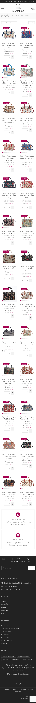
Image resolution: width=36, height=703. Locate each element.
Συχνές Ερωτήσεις (7, 640)
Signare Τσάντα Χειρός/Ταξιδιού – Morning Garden (27, 344)
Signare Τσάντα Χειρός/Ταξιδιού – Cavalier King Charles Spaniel (9, 121)
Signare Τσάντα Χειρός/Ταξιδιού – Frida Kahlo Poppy (9, 196)
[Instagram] (19, 4)
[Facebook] (16, 4)
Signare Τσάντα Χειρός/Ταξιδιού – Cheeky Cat (27, 119)
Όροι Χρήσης (28, 696)
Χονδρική (4, 643)
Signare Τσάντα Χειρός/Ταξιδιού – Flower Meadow (9, 158)
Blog (2, 613)
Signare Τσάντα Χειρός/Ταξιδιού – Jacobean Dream (27, 269)
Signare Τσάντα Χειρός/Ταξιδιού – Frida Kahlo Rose (27, 196)
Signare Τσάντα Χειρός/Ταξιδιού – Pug (9, 418)
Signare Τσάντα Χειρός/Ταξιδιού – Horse (9, 268)
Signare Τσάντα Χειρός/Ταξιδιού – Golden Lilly (27, 232)
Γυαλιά (3, 607)
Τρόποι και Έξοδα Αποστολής (10, 628)
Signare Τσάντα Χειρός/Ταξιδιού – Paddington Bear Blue (27, 45)
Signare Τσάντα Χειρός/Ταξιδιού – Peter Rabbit (9, 82)
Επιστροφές (5, 634)
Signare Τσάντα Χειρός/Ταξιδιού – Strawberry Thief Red (9, 457)
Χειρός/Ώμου (24, 15)
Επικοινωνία (5, 637)
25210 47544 (15, 590)
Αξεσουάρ (4, 604)
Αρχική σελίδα (5, 15)
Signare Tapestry (9, 50)
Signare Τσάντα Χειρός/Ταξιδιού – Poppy (27, 380)
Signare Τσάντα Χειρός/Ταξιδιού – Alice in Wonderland (27, 83)
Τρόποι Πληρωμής (7, 631)
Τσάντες (17, 15)
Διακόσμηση (5, 610)
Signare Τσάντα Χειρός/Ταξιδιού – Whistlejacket (27, 493)
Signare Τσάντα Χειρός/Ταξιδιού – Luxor (9, 343)
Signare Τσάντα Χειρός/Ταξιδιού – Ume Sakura (9, 493)
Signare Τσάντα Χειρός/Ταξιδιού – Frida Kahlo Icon (27, 158)
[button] (12, 57)
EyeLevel (5, 659)
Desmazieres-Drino (23, 656)
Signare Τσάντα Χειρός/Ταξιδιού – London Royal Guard (27, 306)
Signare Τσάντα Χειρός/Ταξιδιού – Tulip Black (27, 455)
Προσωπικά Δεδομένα (28, 698)
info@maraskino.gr (14, 586)
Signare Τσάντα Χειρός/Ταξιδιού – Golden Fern (9, 232)
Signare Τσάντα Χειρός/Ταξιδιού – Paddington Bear (9, 45)
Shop (12, 15)
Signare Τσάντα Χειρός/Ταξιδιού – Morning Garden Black (9, 381)
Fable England (15, 659)
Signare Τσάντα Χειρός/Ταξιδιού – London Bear (9, 305)
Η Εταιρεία (4, 625)
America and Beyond (8, 656)
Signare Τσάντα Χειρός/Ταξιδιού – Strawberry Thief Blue (27, 419)
